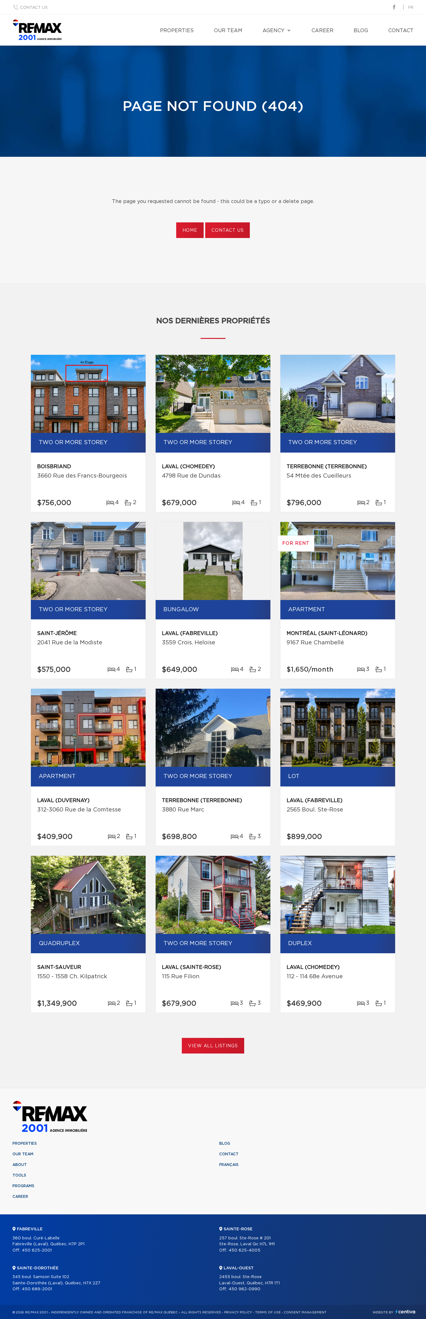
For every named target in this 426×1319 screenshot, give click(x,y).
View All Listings (213, 1046)
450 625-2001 (37, 1250)
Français (229, 1165)
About (19, 1165)
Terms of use (268, 1312)
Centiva (405, 1312)
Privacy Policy (238, 1312)
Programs (23, 1186)
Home (189, 230)
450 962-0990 (244, 1289)
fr (411, 8)
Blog (361, 30)
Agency (273, 30)
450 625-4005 (244, 1250)
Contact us (34, 8)
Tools (19, 1175)
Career (322, 30)
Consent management (305, 1312)
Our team (228, 30)
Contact (401, 30)
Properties (177, 30)
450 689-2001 (37, 1289)
